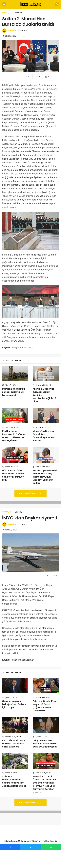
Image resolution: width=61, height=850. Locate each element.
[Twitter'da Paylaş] (30, 847)
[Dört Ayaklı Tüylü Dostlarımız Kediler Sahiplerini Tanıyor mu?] (15, 455)
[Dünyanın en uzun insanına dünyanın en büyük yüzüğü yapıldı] (46, 725)
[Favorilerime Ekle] (29, 76)
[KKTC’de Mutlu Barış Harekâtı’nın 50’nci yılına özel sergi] (15, 725)
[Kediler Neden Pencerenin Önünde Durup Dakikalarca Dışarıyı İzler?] (15, 415)
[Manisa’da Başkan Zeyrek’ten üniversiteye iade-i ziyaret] (46, 415)
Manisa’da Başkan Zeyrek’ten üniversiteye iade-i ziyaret (43, 436)
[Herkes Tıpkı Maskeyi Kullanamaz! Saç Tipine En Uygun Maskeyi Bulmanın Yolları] (46, 455)
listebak (12, 30)
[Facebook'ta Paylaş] (10, 847)
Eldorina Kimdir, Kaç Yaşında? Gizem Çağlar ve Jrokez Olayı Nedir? (44, 705)
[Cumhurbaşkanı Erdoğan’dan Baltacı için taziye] (15, 685)
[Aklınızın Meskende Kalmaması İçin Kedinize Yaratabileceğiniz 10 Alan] (46, 373)
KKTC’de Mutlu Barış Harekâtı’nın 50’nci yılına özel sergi (13, 743)
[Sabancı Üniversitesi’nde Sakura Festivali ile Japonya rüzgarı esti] (15, 761)
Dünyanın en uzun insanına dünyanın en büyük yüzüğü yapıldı (45, 743)
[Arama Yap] (57, 4)
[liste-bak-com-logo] (30, 4)
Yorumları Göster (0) (29, 493)
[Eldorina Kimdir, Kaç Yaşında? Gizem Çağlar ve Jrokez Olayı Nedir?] (46, 685)
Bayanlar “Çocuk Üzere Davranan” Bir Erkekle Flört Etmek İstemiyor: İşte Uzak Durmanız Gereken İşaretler (44, 784)
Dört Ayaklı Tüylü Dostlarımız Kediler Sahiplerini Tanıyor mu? (13, 475)
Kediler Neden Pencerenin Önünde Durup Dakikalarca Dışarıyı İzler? (13, 436)
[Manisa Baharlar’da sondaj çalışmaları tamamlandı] (15, 373)
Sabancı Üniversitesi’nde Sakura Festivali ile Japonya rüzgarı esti (14, 781)
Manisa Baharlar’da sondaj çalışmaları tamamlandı (13, 392)
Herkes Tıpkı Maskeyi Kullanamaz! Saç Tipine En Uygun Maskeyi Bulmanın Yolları (45, 477)
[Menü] (4, 4)
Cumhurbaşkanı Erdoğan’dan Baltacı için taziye (14, 704)
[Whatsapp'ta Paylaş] (51, 847)
